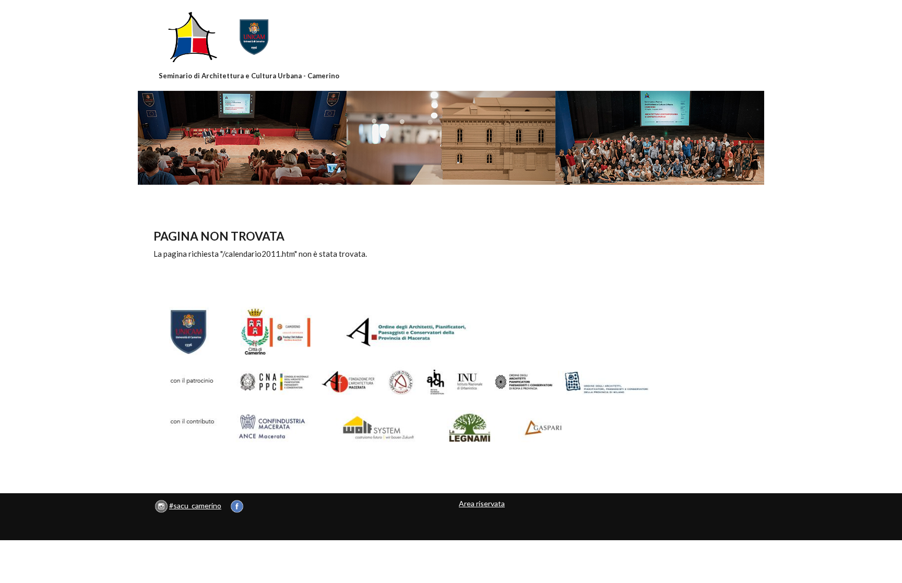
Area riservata (482, 503)
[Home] (249, 37)
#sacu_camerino (195, 505)
